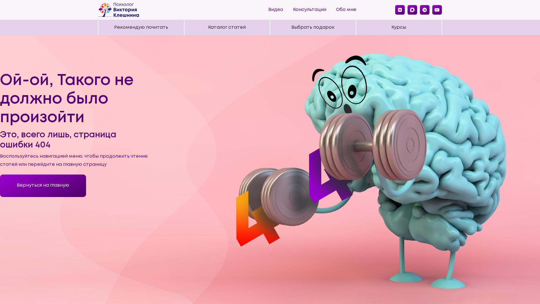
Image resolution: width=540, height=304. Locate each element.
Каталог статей (227, 27)
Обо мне (346, 10)
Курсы (399, 27)
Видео (275, 10)
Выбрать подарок (312, 27)
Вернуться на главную (43, 185)
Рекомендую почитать (141, 27)
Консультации (309, 10)
